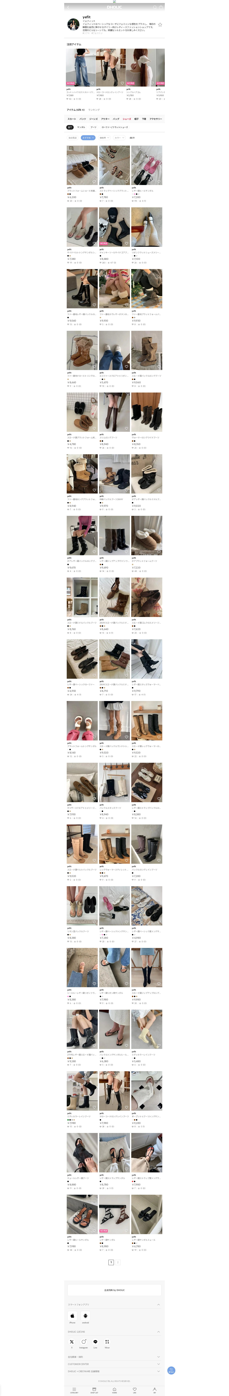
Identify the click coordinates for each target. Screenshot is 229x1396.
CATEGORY (74, 1393)
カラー (118, 137)
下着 (144, 118)
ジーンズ (93, 118)
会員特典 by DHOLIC (114, 1290)
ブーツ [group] (93, 127)
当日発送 (73, 137)
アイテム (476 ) (75, 110)
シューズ (127, 118)
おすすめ (87, 137)
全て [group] (70, 127)
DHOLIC (114, 7)
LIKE (134, 1393)
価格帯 (103, 137)
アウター (105, 118)
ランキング (94, 110)
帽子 (136, 118)
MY (155, 1393)
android (85, 1322)
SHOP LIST (94, 1393)
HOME (114, 1393)
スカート (72, 118)
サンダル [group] (81, 127)
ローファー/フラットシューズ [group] (115, 127)
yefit (68, 89)
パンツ (82, 118)
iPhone (72, 1322)
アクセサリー (156, 118)
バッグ (116, 118)
